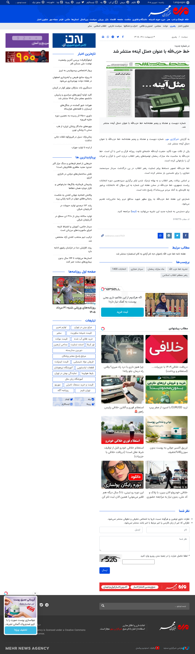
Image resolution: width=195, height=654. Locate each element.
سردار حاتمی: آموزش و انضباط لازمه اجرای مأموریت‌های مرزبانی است (74, 228)
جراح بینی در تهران (83, 327)
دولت (165, 26)
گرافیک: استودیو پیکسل (146, 648)
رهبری (173, 26)
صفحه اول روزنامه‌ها (82, 271)
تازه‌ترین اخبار (87, 54)
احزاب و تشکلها (130, 26)
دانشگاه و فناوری (139, 19)
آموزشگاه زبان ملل (74, 379)
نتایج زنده (51, 2)
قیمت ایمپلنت (61, 362)
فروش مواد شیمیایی (84, 362)
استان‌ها (75, 19)
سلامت (128, 19)
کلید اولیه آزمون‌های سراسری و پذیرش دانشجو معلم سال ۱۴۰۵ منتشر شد (73, 96)
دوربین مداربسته (74, 350)
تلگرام (134, 2)
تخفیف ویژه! (20, 630)
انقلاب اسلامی (100, 26)
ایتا (58, 2)
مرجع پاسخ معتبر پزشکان (74, 356)
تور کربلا (90, 345)
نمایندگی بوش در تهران (65, 373)
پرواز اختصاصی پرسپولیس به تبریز (75, 70)
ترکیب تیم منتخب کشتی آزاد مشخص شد (73, 239)
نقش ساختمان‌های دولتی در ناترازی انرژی (75, 176)
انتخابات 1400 (119, 269)
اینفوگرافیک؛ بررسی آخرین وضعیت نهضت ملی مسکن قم (75, 62)
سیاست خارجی (115, 26)
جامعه (120, 19)
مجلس (158, 26)
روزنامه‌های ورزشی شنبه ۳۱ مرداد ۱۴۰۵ (76, 310)
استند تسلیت (77, 345)
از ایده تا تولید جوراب (82, 148)
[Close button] (35, 593)
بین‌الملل (84, 19)
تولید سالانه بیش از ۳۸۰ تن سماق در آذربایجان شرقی (73, 218)
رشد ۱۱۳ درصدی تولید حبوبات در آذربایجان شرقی (76, 207)
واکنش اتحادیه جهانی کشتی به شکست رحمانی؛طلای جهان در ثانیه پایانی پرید (73, 197)
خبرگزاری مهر (173, 139)
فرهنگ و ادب (177, 19)
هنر (168, 19)
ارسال (104, 570)
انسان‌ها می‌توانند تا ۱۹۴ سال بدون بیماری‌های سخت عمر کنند (75, 260)
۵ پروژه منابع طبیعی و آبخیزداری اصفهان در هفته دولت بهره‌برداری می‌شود (72, 79)
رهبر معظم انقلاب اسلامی (175, 275)
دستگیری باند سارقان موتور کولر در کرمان (72, 88)
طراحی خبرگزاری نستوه (173, 648)
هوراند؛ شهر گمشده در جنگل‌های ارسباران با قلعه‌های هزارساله (76, 107)
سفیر (59, 333)
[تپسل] (103, 289)
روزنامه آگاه (63, 390)
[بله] (41, 605)
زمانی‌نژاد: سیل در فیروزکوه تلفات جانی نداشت (73, 138)
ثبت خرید (122, 312)
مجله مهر (53, 19)
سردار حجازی (137, 269)
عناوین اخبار (183, 26)
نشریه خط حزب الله (178, 269)
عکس (67, 19)
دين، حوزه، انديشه (157, 19)
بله (101, 2)
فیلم (61, 19)
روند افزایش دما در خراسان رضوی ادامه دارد (73, 249)
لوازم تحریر (61, 327)
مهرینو (58, 385)
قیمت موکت (61, 339)
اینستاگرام (91, 2)
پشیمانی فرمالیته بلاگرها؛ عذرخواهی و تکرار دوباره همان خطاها (73, 186)
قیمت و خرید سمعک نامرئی (79, 385)
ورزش (100, 19)
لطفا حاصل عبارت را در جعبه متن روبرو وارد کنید (165, 556)
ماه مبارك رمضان (156, 269)
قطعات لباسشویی (85, 368)
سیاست (93, 19)
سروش (123, 2)
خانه (187, 19)
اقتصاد (113, 19)
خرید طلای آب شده (83, 339)
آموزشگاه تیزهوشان (63, 368)
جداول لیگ (36, 2)
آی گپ (111, 2)
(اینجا (134, 211)
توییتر (78, 2)
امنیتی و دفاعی (146, 26)
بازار (106, 19)
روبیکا (67, 2)
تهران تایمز (85, 390)
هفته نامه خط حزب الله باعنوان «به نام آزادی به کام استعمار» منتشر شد (151, 254)
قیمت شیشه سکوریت (81, 333)
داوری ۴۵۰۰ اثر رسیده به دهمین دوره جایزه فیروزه (73, 117)
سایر (90, 26)
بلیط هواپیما (88, 373)
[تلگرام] (46, 605)
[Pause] (149, 313)
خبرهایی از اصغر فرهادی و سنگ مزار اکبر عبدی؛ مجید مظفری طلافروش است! (72, 165)
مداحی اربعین (60, 345)
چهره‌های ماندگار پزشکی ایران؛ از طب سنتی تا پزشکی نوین (74, 128)
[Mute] (154, 313)
